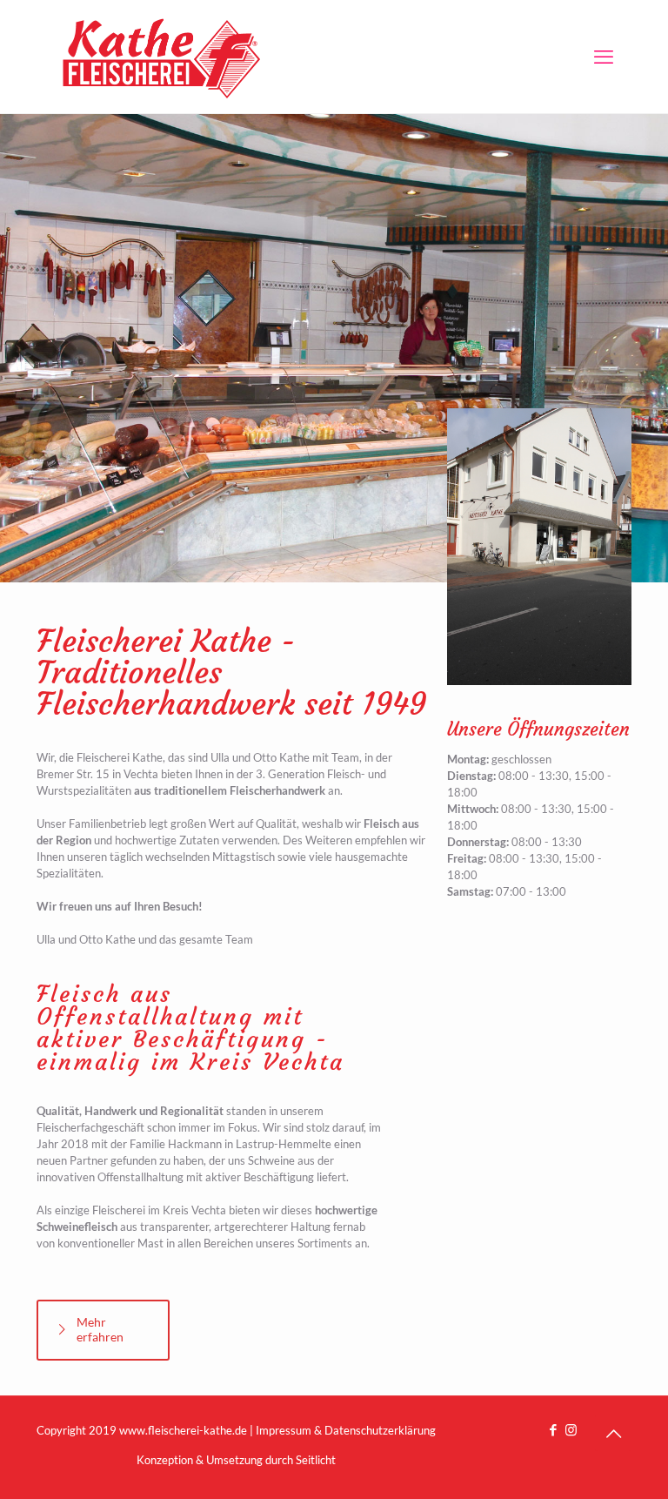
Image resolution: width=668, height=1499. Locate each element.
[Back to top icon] (613, 1433)
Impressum (283, 1430)
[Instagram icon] (571, 1429)
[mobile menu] (603, 56)
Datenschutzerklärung (380, 1430)
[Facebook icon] (552, 1429)
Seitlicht (316, 1460)
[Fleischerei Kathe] (162, 56)
